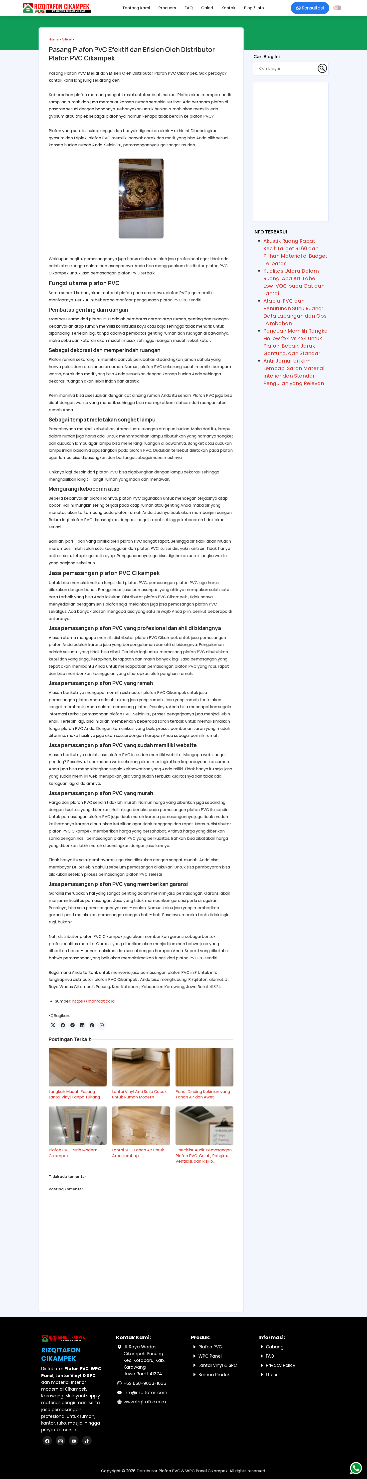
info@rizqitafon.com (145, 1393)
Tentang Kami (136, 8)
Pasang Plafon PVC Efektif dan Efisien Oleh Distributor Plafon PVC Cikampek (132, 53)
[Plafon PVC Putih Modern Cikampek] (78, 1125)
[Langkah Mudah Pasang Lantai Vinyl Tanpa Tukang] (78, 1067)
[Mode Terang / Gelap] (337, 7)
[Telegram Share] (72, 1025)
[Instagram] (61, 1441)
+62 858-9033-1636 (145, 1383)
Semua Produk (214, 1375)
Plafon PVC (210, 1347)
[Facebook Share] (62, 1025)
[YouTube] (74, 1441)
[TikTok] (87, 1441)
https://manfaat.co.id (93, 1001)
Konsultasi (312, 8)
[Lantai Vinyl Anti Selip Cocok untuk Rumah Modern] (141, 1067)
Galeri (207, 8)
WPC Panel (210, 1356)
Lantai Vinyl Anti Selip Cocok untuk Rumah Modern (139, 1094)
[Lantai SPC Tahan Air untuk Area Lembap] (141, 1125)
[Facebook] (47, 1441)
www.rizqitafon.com (145, 1402)
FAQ (188, 8)
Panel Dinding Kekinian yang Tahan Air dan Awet (203, 1094)
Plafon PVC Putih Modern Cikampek (73, 1152)
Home (54, 39)
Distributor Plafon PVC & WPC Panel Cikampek (182, 1471)
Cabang (275, 1347)
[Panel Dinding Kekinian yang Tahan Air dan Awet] (204, 1067)
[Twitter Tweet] (53, 1025)
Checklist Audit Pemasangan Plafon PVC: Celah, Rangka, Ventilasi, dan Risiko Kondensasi (204, 1155)
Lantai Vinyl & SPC (217, 1365)
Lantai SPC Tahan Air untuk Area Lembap (138, 1152)
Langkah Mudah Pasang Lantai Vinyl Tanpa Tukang (74, 1094)
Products (167, 8)
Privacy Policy (280, 1365)
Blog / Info (254, 8)
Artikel (67, 39)
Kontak (228, 8)
